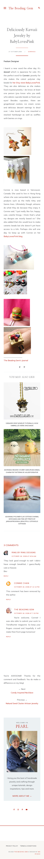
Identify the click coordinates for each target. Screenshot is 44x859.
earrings (31, 51)
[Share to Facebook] (19, 367)
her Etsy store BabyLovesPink (26, 82)
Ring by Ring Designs (24, 552)
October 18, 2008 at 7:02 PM (26, 613)
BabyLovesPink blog (13, 236)
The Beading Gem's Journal (16, 360)
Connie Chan (21, 583)
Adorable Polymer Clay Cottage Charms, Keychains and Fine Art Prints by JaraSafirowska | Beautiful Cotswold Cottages (22, 520)
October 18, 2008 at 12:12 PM (26, 587)
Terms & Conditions (28, 846)
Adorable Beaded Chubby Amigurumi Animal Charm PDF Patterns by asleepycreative (22, 471)
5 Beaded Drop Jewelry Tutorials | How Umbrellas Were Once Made (22, 424)
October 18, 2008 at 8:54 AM (24, 556)
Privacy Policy (12, 846)
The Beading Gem (20, 8)
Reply (6, 576)
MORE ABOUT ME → (22, 796)
